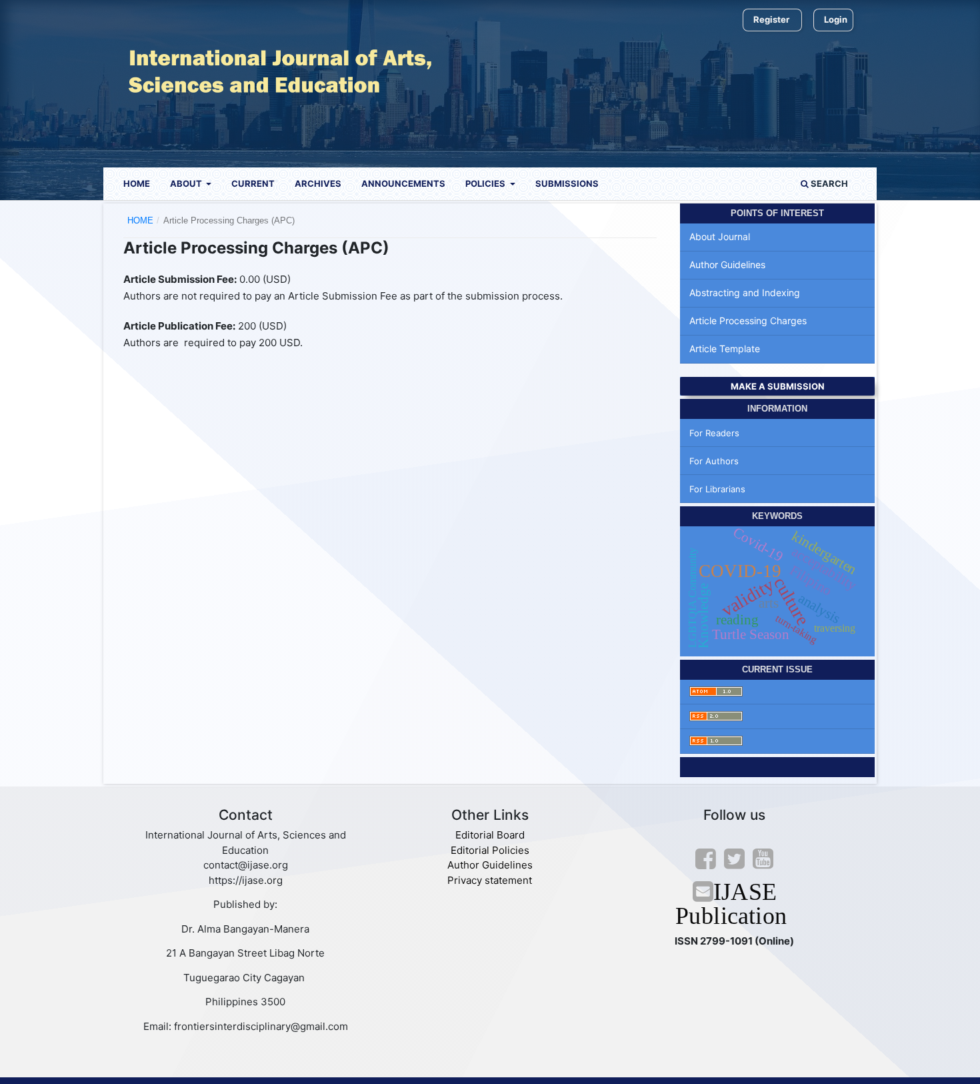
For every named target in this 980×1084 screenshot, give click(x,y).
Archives (318, 183)
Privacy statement (489, 880)
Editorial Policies (490, 850)
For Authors (714, 461)
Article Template (724, 348)
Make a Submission (778, 386)
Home (136, 183)
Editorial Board (490, 835)
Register (771, 19)
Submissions (567, 183)
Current (253, 183)
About (187, 183)
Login (835, 19)
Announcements (403, 183)
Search (828, 183)
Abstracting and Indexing (744, 292)
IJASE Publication (734, 903)
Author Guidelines (727, 264)
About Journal (719, 236)
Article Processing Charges (748, 320)
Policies (486, 183)
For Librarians (717, 489)
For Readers (714, 433)
